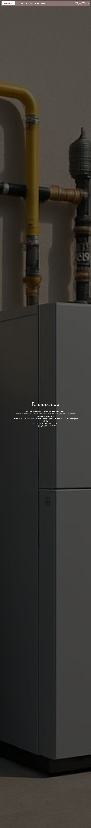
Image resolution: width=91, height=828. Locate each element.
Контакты (44, 3)
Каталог (21, 3)
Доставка (29, 3)
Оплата (36, 3)
